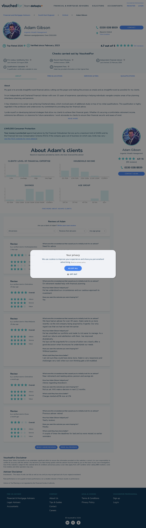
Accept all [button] (73, 268)
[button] (73, 274)
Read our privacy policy (78, 262)
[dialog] (73, 264)
